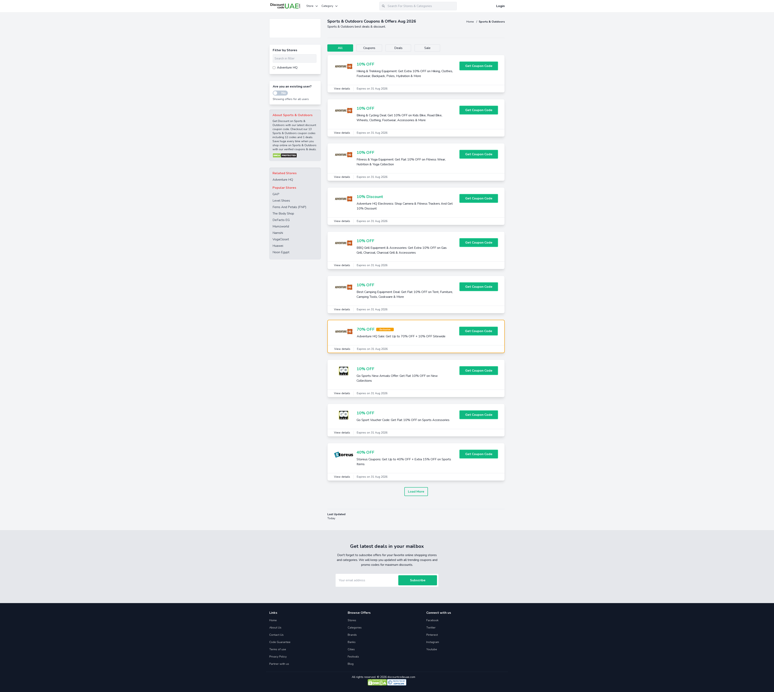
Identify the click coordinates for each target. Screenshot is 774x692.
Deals (398, 48)
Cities (351, 649)
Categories (355, 627)
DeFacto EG (281, 220)
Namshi (278, 233)
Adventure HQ (283, 179)
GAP (276, 194)
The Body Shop (283, 213)
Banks (352, 642)
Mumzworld (281, 226)
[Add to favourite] (317, 22)
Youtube (431, 649)
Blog (351, 664)
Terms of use (277, 649)
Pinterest (432, 635)
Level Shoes (281, 200)
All (340, 48)
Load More (416, 491)
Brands (352, 635)
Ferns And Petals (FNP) (289, 207)
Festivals (353, 657)
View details (342, 89)
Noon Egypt (281, 252)
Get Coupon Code (478, 66)
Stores (352, 620)
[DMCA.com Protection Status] (295, 155)
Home (470, 22)
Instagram (432, 642)
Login (500, 6)
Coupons (369, 48)
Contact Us (276, 635)
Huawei (278, 246)
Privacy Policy (278, 657)
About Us (275, 627)
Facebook (432, 620)
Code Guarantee (279, 642)
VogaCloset (281, 239)
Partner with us (279, 664)
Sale (427, 48)
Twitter (431, 627)
